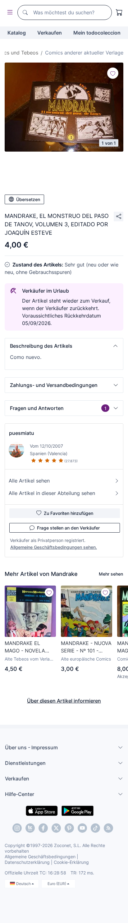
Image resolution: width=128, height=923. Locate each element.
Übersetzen (28, 199)
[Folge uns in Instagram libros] (30, 828)
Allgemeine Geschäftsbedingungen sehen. (53, 547)
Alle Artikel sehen (29, 481)
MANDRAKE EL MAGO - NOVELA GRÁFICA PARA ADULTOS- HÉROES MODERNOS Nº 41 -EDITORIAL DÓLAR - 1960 (29, 647)
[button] (64, 346)
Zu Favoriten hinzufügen (68, 513)
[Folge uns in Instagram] (17, 828)
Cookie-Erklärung (71, 862)
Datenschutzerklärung (27, 862)
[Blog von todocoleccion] (108, 828)
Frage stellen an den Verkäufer (68, 527)
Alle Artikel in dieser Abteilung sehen (52, 493)
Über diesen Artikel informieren (64, 701)
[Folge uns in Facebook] (43, 828)
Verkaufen (49, 33)
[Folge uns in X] (56, 828)
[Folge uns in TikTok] (95, 828)
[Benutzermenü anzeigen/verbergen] (8, 12)
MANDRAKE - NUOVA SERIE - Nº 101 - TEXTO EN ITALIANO (86, 647)
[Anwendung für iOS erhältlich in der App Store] (42, 810)
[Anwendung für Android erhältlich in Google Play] (78, 810)
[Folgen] (112, 73)
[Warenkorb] (119, 12)
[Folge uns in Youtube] (82, 828)
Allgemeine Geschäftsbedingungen (40, 856)
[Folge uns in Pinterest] (69, 828)
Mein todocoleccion (97, 33)
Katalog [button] (16, 33)
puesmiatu (21, 433)
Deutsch (24, 883)
